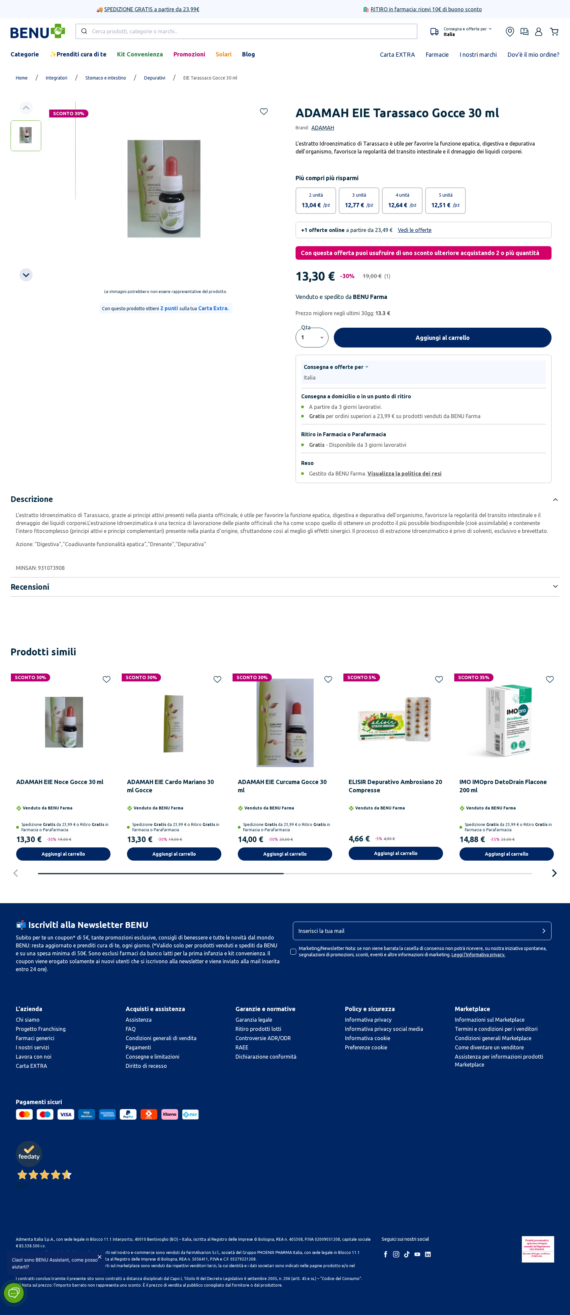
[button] (13, 1293)
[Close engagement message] (99, 1257)
